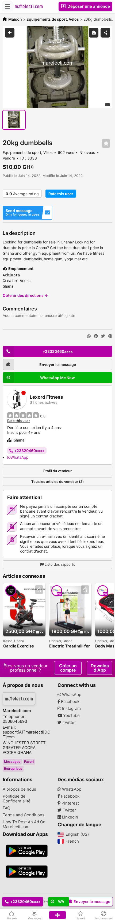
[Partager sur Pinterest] (110, 336)
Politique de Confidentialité (16, 798)
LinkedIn (69, 817)
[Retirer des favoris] (106, 143)
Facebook (69, 701)
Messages (12, 762)
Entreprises (13, 769)
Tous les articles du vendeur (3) (57, 481)
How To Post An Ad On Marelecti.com (24, 824)
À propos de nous (19, 789)
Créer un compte (68, 668)
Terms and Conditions (23, 815)
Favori (29, 762)
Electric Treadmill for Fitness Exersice (69, 646)
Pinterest (69, 803)
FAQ (6, 808)
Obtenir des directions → (25, 295)
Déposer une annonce (88, 6)
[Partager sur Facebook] (96, 336)
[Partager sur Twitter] (103, 336)
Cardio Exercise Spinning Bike (18, 646)
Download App (100, 668)
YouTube (71, 715)
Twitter (69, 722)
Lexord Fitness (46, 397)
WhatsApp (19, 457)
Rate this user (60, 193)
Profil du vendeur (57, 471)
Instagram (71, 708)
